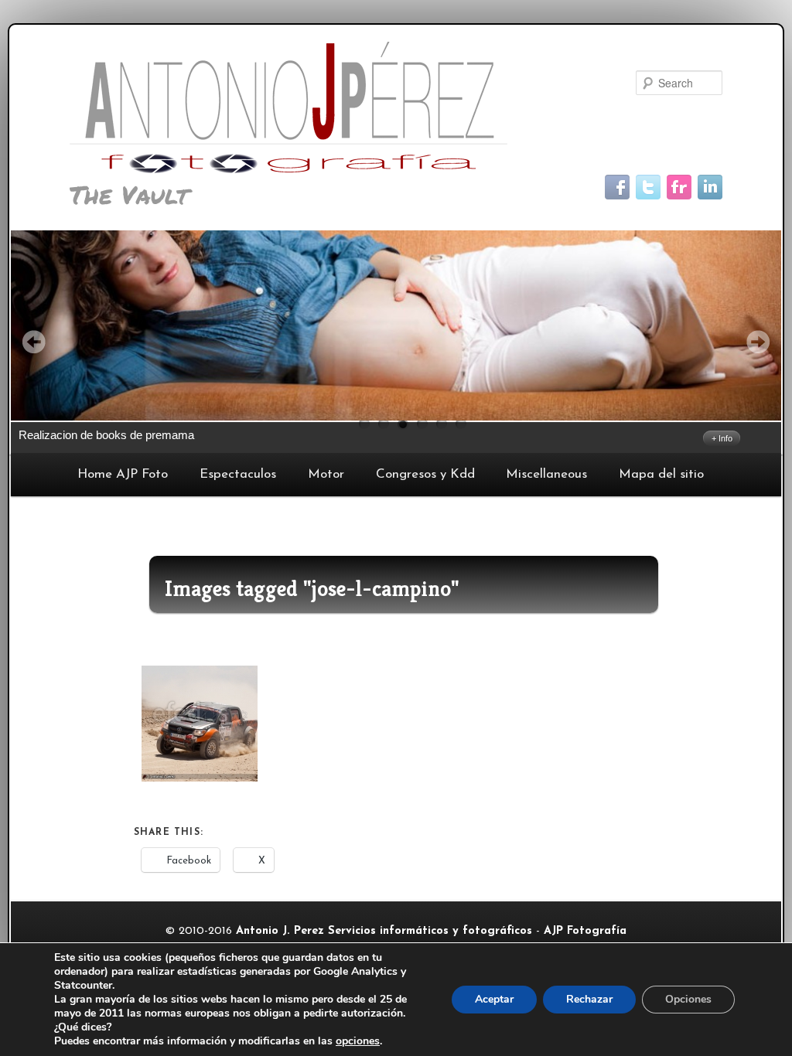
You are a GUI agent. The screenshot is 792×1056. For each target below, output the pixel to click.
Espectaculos (238, 474)
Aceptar (494, 999)
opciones (358, 1041)
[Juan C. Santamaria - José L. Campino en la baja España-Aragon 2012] (199, 724)
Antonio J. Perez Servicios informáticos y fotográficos (384, 931)
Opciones (688, 999)
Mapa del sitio (661, 474)
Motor (326, 474)
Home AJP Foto (122, 474)
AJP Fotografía (585, 931)
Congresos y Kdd (425, 474)
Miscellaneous (546, 474)
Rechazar (589, 999)
